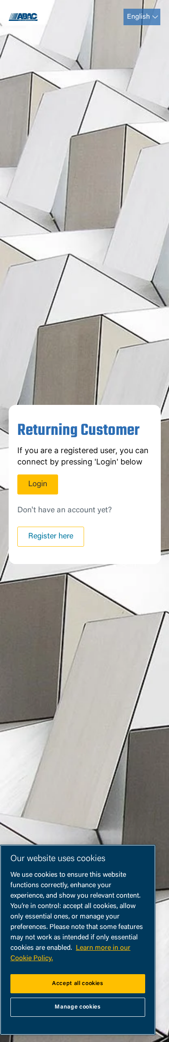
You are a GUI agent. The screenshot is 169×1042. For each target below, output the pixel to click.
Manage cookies (78, 1007)
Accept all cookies (78, 983)
